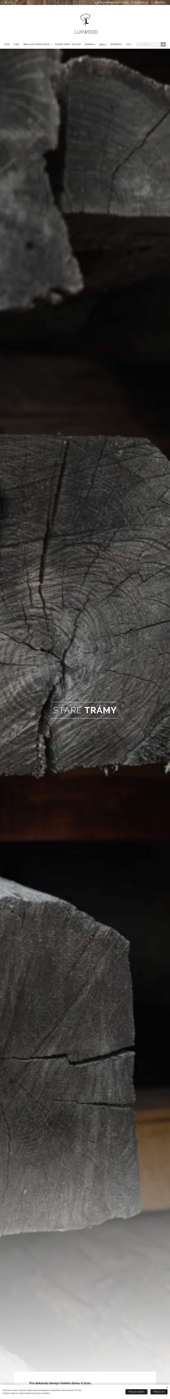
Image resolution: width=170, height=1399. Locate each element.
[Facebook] (5, 2)
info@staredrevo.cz (141, 2)
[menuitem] (8, 44)
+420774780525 (159, 2)
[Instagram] (9, 2)
